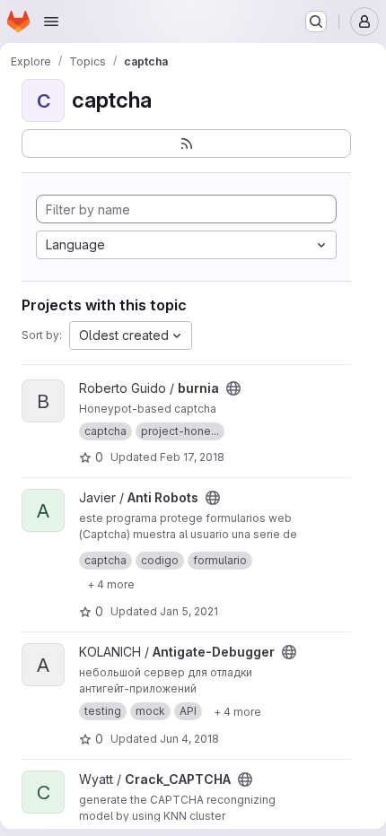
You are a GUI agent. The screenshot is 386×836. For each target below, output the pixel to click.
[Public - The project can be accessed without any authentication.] (233, 388)
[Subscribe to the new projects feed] (186, 143)
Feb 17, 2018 (192, 457)
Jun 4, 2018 (189, 738)
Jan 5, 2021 (189, 611)
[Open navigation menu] (51, 21)
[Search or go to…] (316, 21)
